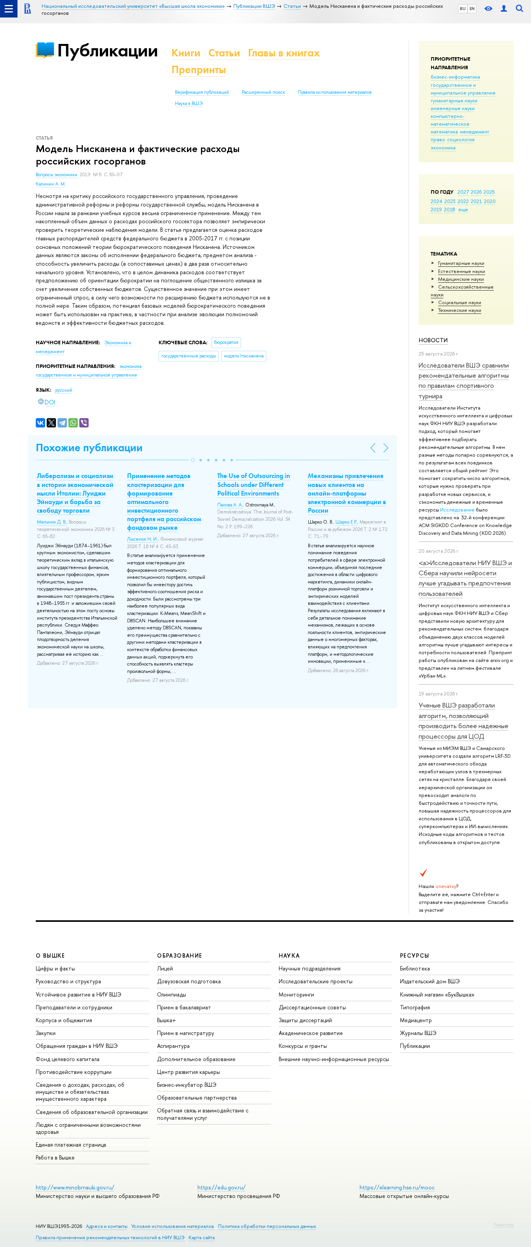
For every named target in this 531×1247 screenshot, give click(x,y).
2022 (463, 201)
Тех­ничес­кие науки (459, 310)
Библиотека (415, 968)
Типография (415, 1007)
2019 (436, 209)
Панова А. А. (230, 505)
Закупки (46, 1033)
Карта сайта (202, 1237)
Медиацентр (416, 1020)
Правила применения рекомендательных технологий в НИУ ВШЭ (110, 1237)
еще (463, 209)
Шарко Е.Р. (346, 522)
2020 (490, 201)
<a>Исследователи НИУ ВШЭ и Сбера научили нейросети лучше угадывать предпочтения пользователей (465, 578)
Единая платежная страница (71, 1144)
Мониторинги (296, 994)
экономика (443, 147)
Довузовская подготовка (189, 981)
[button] (193, 460)
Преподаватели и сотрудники (74, 1007)
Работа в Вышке (55, 1157)
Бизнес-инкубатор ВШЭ (187, 1084)
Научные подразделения (310, 968)
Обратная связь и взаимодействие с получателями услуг (202, 1114)
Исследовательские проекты (316, 981)
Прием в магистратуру (185, 1033)
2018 (449, 209)
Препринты (198, 69)
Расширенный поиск (263, 92)
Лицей (165, 968)
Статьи (224, 53)
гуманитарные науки (454, 100)
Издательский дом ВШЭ (430, 981)
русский (63, 390)
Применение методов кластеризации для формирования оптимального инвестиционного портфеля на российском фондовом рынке (164, 501)
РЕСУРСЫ (415, 955)
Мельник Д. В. (51, 522)
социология (461, 139)
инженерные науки (453, 108)
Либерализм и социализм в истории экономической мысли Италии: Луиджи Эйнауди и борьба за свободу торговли (75, 492)
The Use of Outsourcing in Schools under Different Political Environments (253, 484)
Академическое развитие (311, 1033)
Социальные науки (459, 302)
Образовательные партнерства (197, 1097)
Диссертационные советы (312, 1007)
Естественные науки (461, 271)
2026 (476, 191)
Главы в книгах (284, 53)
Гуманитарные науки (461, 262)
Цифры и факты (55, 968)
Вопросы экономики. (58, 175)
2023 (450, 201)
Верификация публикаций (202, 92)
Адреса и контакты (107, 1226)
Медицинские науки (461, 278)
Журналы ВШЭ (418, 1033)
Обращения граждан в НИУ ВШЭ (77, 1045)
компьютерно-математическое (450, 119)
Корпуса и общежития (64, 1020)
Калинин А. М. (51, 184)
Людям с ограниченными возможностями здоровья (88, 1128)
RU (463, 8)
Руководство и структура (68, 981)
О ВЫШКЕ (50, 955)
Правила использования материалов (335, 92)
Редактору (504, 1224)
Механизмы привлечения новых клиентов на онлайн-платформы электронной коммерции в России (347, 492)
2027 (463, 191)
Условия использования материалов (172, 1226)
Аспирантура (173, 1045)
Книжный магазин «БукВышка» (437, 994)
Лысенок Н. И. (142, 539)
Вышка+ (166, 1020)
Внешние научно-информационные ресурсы (334, 1059)
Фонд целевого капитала (68, 1059)
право (438, 139)
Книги (186, 53)
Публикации (107, 50)
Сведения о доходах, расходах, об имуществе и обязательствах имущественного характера (80, 1091)
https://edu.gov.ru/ (221, 1187)
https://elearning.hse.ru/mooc (397, 1187)
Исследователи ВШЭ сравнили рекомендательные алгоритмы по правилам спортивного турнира (464, 380)
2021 (476, 201)
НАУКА (289, 955)
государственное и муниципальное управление (463, 88)
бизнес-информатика (455, 76)
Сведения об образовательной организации (92, 1112)
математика (444, 131)
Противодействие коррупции (74, 1071)
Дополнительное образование (196, 1059)
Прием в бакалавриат (184, 1007)
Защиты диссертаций (305, 1020)
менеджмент (474, 131)
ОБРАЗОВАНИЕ (179, 955)
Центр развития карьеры (188, 1071)
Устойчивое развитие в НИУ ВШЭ (78, 994)
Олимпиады (171, 994)
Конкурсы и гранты (303, 1045)
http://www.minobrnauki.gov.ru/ (75, 1187)
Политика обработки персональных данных (267, 1226)
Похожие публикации (89, 447)
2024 (436, 201)
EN (472, 8)
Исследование (457, 509)
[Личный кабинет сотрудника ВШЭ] (504, 9)
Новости (433, 340)
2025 (489, 191)
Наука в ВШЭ (189, 103)
